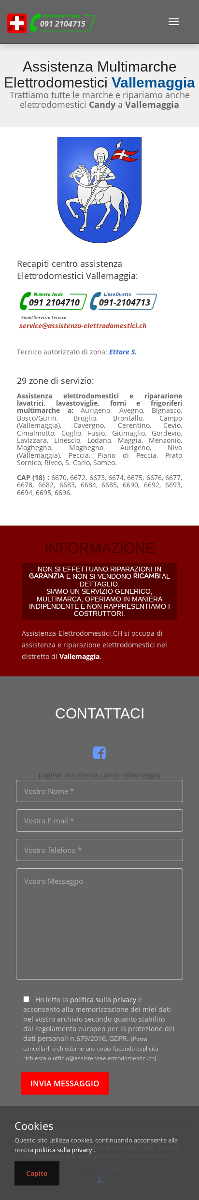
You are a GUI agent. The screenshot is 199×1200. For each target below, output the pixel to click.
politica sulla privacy (103, 999)
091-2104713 (124, 302)
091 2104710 (54, 302)
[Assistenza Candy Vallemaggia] (17, 22)
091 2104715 (62, 23)
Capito (37, 1173)
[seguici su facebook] (99, 752)
